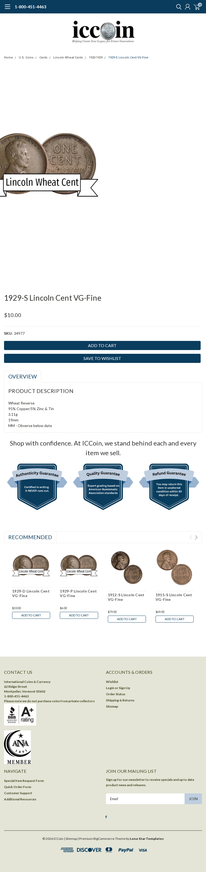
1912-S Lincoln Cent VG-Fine (126, 597)
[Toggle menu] (7, 9)
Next (196, 537)
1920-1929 (95, 57)
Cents (43, 57)
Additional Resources (20, 799)
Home (8, 57)
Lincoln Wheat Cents (68, 57)
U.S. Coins (26, 57)
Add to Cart (31, 615)
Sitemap (112, 706)
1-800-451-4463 (30, 6)
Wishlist (112, 682)
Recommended (30, 537)
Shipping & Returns (120, 700)
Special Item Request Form (24, 781)
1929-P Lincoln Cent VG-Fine (78, 593)
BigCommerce (104, 839)
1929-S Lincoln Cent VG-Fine (128, 57)
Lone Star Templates (147, 839)
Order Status (115, 694)
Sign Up (124, 688)
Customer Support (18, 793)
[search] (177, 6)
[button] (37, 488)
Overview (22, 376)
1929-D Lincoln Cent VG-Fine (31, 593)
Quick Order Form (17, 787)
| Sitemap (70, 839)
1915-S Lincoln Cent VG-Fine (174, 597)
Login (110, 688)
